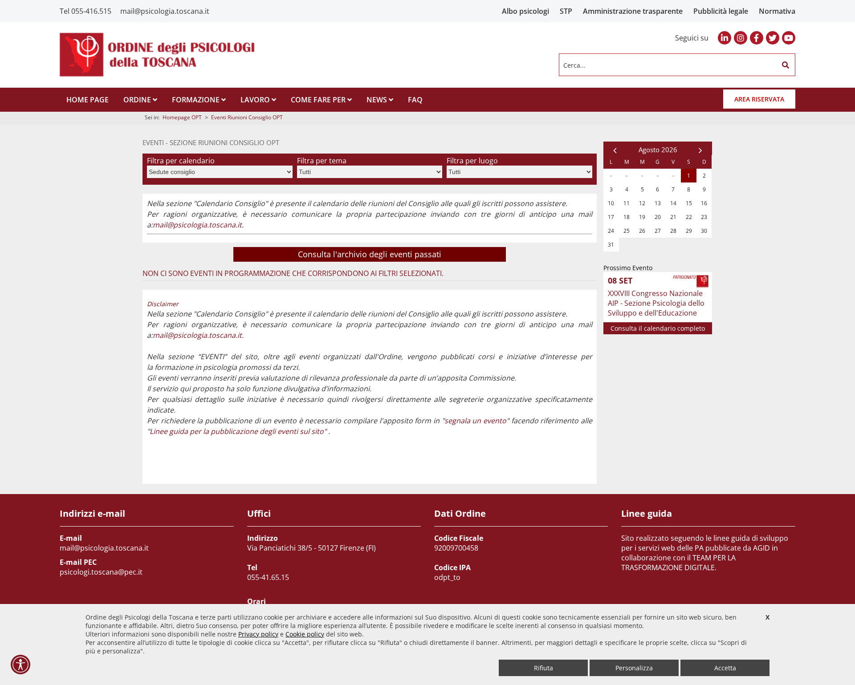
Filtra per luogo (472, 161)
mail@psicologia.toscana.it (164, 11)
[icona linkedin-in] (724, 38)
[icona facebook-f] (756, 38)
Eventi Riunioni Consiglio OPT (247, 117)
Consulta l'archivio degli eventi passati (369, 254)
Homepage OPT (182, 117)
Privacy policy (258, 634)
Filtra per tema (321, 161)
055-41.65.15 (268, 577)
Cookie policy (304, 634)
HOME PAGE (87, 100)
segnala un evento (475, 421)
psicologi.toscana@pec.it (101, 572)
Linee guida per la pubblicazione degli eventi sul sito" (238, 431)
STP (566, 11)
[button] (785, 65)
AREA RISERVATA (759, 99)
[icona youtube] (788, 38)
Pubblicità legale (720, 11)
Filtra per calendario (181, 161)
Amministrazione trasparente (633, 11)
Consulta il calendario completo (658, 328)
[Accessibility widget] (20, 664)
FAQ (415, 100)
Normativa (777, 11)
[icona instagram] (740, 38)
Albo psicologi (525, 11)
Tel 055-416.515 (85, 11)
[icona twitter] (772, 38)
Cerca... (574, 65)
